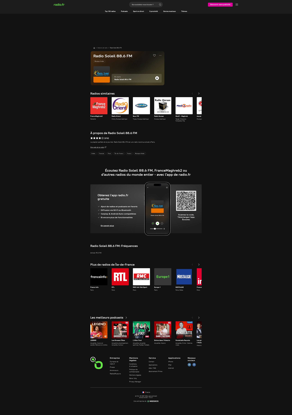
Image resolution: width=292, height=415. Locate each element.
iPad (169, 365)
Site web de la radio (97, 147)
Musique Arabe (99, 61)
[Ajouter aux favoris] (154, 55)
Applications (153, 365)
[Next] (199, 92)
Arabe (93, 153)
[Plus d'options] (160, 55)
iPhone (170, 361)
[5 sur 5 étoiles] (102, 138)
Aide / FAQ (152, 368)
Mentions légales (135, 375)
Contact (151, 361)
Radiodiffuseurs (115, 374)
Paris (109, 153)
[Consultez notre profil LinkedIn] (189, 364)
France (129, 153)
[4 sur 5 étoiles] (99, 138)
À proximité (153, 11)
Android (171, 368)
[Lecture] (157, 78)
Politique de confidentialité (134, 371)
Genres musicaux (169, 11)
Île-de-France (119, 153)
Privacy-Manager (135, 382)
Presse (112, 367)
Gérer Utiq (133, 378)
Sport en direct (138, 11)
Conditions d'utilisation (133, 365)
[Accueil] (94, 48)
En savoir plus (107, 225)
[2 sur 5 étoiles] (94, 138)
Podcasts (124, 11)
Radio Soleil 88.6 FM (122, 80)
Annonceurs (114, 370)
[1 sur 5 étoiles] (91, 138)
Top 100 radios (110, 11)
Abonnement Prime (155, 371)
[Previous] (192, 92)
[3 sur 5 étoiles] (97, 138)
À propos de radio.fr (114, 363)
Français (101, 153)
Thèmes (184, 11)
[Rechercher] (160, 4)
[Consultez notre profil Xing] (194, 364)
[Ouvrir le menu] (236, 4)
